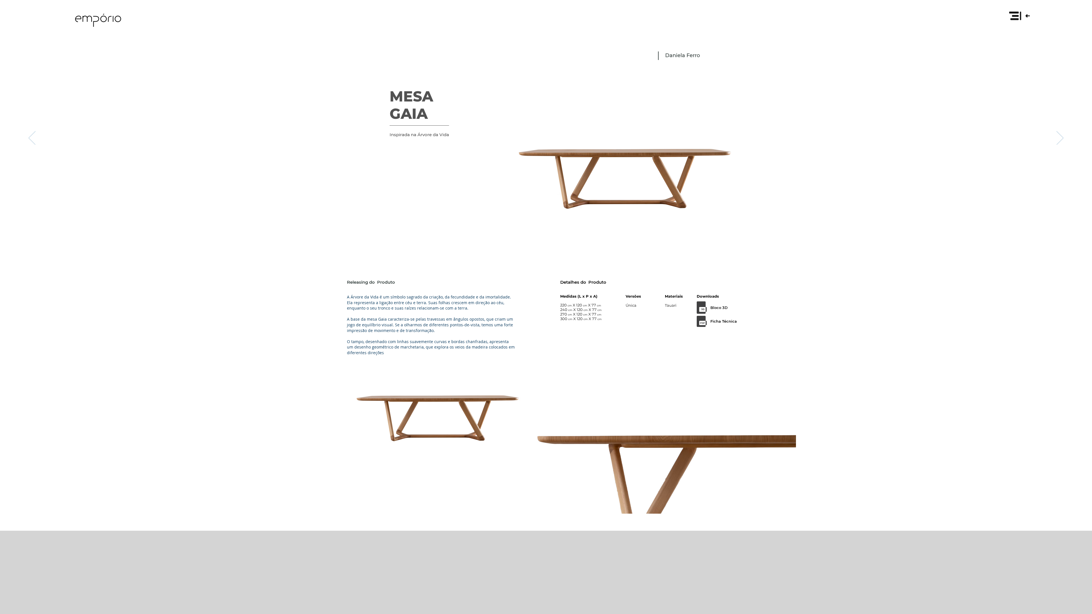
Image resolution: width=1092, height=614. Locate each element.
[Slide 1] (546, 234)
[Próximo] (1060, 138)
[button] (1019, 15)
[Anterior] (32, 138)
